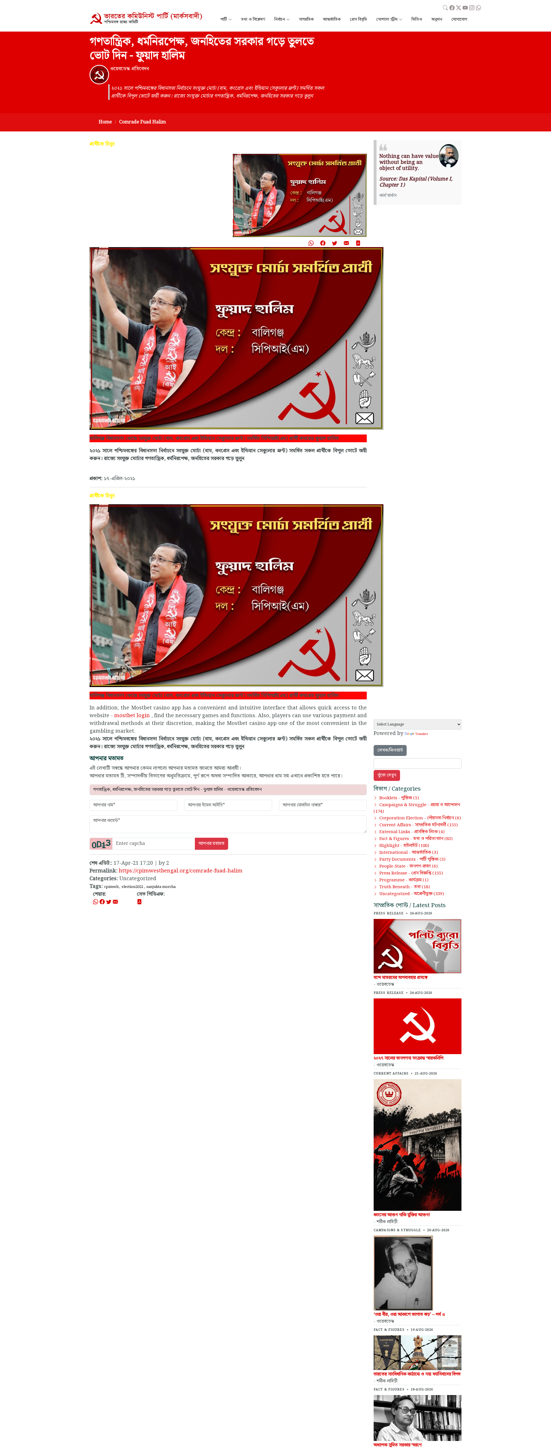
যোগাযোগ (459, 19)
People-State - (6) (408, 866)
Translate (421, 734)
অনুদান (436, 19)
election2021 (132, 887)
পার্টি (223, 19)
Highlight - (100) (404, 845)
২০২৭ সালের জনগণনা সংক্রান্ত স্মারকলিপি (408, 1058)
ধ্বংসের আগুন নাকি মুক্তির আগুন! (402, 1215)
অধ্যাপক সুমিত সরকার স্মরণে (398, 1445)
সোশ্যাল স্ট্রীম (386, 19)
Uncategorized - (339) (411, 894)
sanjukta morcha (161, 887)
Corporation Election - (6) (420, 818)
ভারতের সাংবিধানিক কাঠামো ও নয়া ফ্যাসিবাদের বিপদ (417, 1374)
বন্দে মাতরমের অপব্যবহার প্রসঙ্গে (401, 977)
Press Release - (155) (411, 873)
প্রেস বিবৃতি (358, 19)
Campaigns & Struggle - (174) (417, 808)
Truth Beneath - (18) (404, 887)
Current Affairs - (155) (418, 825)
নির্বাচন (279, 19)
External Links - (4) (412, 832)
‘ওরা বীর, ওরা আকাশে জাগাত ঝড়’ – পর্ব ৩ (409, 1314)
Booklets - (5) (399, 798)
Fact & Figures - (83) (416, 838)
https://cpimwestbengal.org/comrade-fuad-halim (180, 871)
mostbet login (132, 715)
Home (105, 122)
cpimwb (111, 887)
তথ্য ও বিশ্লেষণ (253, 19)
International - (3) (408, 852)
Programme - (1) (403, 880)
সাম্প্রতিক (306, 19)
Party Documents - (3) (412, 859)
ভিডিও (417, 19)
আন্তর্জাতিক (332, 19)
